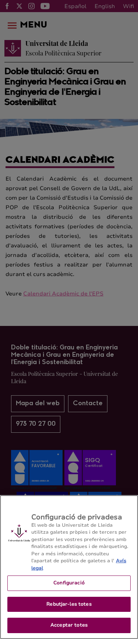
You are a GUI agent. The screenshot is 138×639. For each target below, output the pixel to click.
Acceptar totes (69, 625)
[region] (69, 567)
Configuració (69, 583)
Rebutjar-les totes (68, 604)
